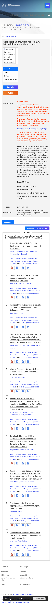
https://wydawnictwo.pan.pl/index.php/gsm (32, 129)
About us (4, 571)
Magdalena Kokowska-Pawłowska (22, 450)
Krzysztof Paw (26, 415)
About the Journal (10, 69)
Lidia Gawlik (26, 284)
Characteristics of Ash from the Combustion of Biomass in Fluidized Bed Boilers (25, 246)
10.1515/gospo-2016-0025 (30, 357)
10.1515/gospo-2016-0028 (30, 459)
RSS (11, 93)
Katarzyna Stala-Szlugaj (19, 541)
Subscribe (10, 87)
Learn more (26, 599)
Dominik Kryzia (15, 284)
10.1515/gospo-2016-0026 (30, 293)
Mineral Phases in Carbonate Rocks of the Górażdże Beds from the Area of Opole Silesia (25, 371)
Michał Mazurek (16, 345)
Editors (6, 72)
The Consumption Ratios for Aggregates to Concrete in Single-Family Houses (25, 505)
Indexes (23, 571)
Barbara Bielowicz (27, 482)
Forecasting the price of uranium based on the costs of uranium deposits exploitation (24, 278)
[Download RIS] (17, 268)
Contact (6, 76)
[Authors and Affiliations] (28, 268)
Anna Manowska (29, 345)
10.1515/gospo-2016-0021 (30, 323)
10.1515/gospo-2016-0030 (30, 424)
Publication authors (26, 578)
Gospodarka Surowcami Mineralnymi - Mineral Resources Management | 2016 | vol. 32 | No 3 (25, 261)
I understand (39, 599)
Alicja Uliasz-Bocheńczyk (19, 252)
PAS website (25, 585)
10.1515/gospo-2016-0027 (30, 491)
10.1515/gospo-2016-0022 (30, 521)
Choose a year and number (37, 228)
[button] (12, 268)
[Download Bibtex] (23, 268)
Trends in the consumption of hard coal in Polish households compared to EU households (25, 535)
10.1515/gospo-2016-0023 (30, 387)
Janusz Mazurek (16, 412)
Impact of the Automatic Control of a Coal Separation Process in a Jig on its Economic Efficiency (25, 307)
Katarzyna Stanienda (17, 377)
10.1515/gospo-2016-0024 (30, 550)
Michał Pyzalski (22, 254)
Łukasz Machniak (16, 511)
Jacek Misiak (14, 482)
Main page (24, 567)
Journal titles (22, 25)
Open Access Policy (10, 79)
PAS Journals (5, 575)
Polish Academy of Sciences (23, 594)
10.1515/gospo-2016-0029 (30, 263)
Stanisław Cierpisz (17, 313)
